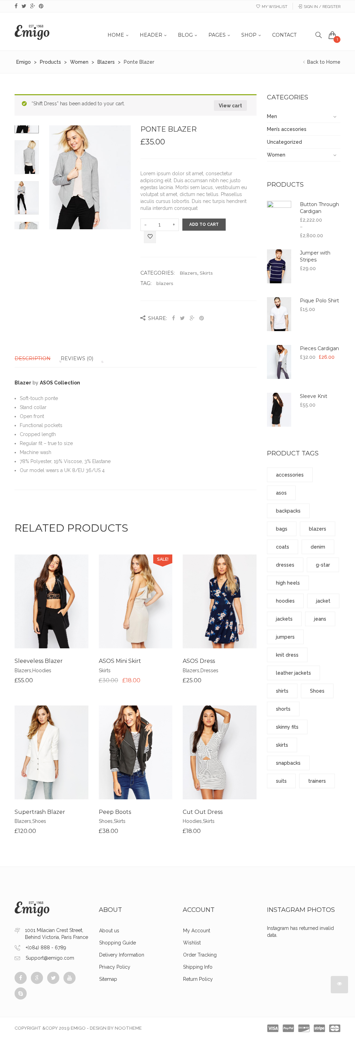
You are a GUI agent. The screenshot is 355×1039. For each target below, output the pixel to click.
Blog (185, 35)
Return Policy (198, 979)
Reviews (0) (77, 358)
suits (281, 781)
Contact (284, 35)
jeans (320, 619)
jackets (284, 619)
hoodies (285, 601)
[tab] (37, 358)
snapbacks (288, 763)
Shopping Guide (117, 942)
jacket (323, 601)
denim (318, 547)
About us (109, 930)
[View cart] (332, 35)
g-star (323, 565)
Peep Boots (115, 812)
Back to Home (323, 62)
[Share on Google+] (192, 318)
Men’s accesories (286, 129)
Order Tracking (200, 955)
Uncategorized (284, 142)
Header (151, 35)
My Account (196, 930)
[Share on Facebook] (174, 318)
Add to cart (204, 224)
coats (282, 547)
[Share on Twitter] (182, 318)
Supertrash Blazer (40, 812)
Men (272, 116)
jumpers (285, 637)
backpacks (288, 511)
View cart (230, 105)
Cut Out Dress (203, 812)
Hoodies (41, 670)
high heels (288, 583)
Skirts (206, 273)
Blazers (188, 273)
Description (33, 358)
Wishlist (192, 942)
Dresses (209, 670)
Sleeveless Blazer (39, 661)
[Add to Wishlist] (150, 237)
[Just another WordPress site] (32, 31)
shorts (283, 709)
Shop (249, 35)
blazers (164, 283)
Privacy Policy (114, 967)
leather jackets (293, 673)
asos (281, 493)
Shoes (39, 821)
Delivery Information (121, 955)
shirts (282, 691)
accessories (290, 475)
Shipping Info (198, 967)
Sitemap (108, 979)
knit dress (287, 655)
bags (281, 529)
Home (115, 35)
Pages (217, 35)
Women (276, 155)
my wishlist (274, 7)
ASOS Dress (199, 661)
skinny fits (287, 727)
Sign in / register (322, 7)
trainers (317, 781)
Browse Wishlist (135, 617)
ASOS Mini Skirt (120, 661)
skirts (282, 745)
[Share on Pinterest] (201, 318)
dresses (285, 565)
